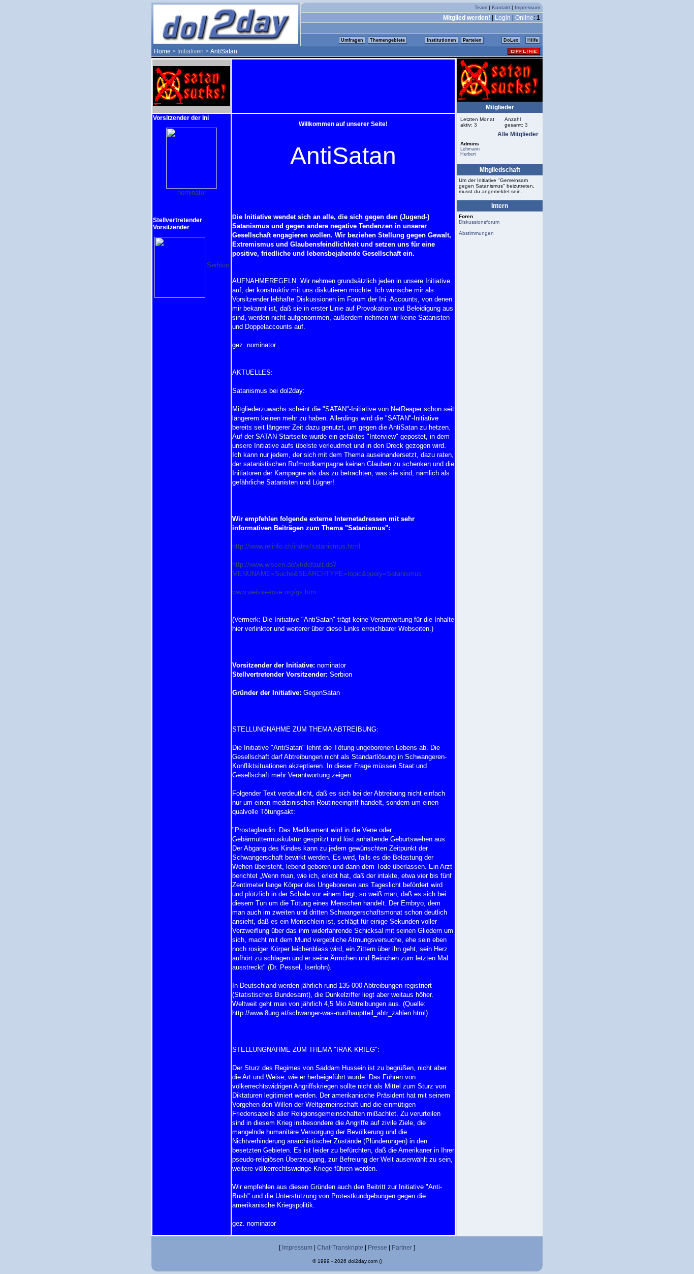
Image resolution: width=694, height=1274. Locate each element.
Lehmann (470, 148)
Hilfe (532, 40)
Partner (402, 1247)
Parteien (472, 40)
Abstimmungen (476, 233)
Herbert (468, 154)
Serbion (218, 265)
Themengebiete (387, 40)
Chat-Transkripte (340, 1247)
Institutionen (441, 40)
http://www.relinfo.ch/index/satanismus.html (296, 546)
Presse (377, 1247)
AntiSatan (223, 51)
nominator (191, 192)
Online (524, 17)
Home (162, 51)
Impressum (527, 7)
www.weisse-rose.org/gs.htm (274, 592)
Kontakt (501, 7)
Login (503, 17)
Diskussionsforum (479, 222)
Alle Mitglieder (518, 134)
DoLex (510, 40)
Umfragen (352, 40)
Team (481, 7)
